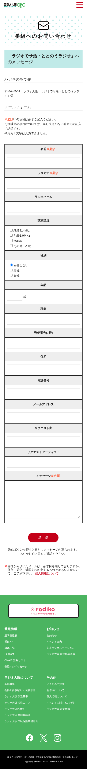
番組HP (8, 641)
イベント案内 (54, 641)
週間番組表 (10, 635)
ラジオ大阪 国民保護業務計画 (21, 721)
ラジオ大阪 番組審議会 (17, 715)
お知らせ (52, 635)
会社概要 (9, 684)
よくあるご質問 (55, 684)
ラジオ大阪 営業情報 (58, 708)
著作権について (55, 690)
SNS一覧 (9, 647)
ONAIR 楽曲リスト (15, 660)
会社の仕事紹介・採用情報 (19, 690)
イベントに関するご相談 (61, 702)
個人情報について (47, 573)
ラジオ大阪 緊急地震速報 (61, 654)
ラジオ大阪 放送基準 (16, 696)
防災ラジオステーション (61, 647)
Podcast (9, 654)
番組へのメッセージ (15, 666)
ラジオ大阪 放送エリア (17, 702)
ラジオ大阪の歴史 (14, 708)
